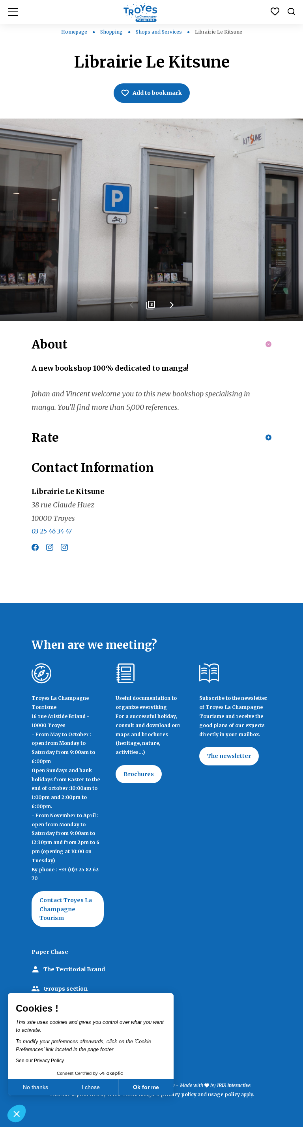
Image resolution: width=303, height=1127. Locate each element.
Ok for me (146, 1087)
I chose (91, 1087)
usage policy (224, 1094)
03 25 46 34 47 (52, 531)
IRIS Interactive (234, 1085)
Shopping (112, 32)
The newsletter (229, 756)
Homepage (74, 32)
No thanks (35, 1087)
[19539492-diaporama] (151, 220)
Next (171, 308)
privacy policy (178, 1094)
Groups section (65, 988)
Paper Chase (50, 952)
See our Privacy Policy (40, 1060)
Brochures (138, 774)
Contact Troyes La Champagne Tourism (65, 909)
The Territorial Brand (74, 969)
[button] (16, 1113)
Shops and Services (159, 32)
